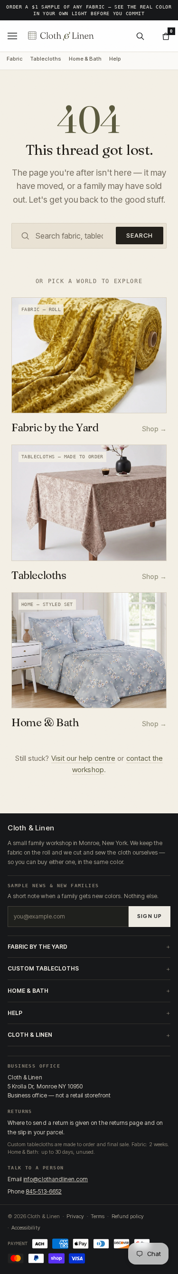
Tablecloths (45, 59)
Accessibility (25, 1227)
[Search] (140, 36)
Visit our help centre (83, 758)
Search (139, 235)
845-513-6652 (44, 1191)
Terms (97, 1216)
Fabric (14, 59)
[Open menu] (12, 36)
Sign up (149, 916)
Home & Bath (85, 59)
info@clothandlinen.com (55, 1179)
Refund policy (128, 1216)
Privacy (75, 1216)
